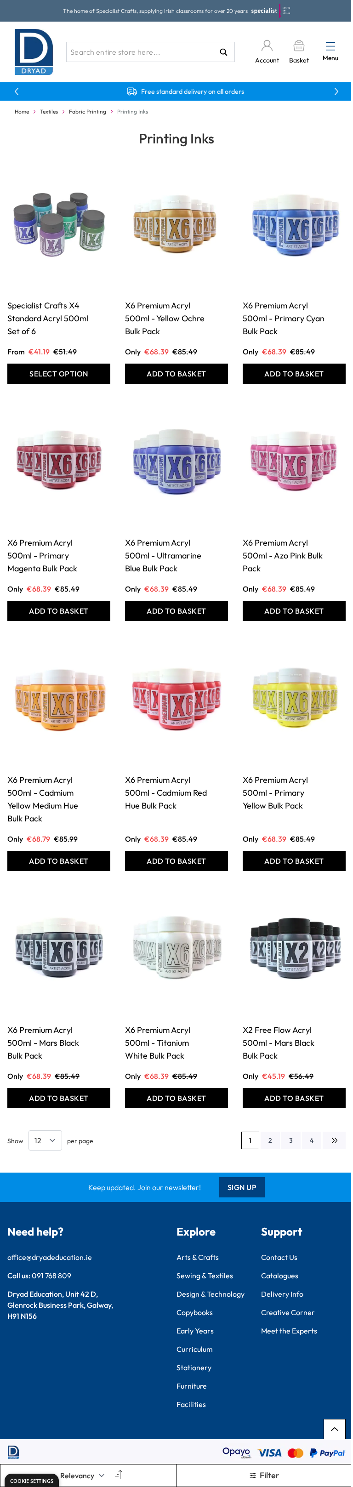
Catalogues (279, 1275)
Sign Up (242, 1187)
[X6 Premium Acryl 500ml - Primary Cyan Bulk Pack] (294, 225)
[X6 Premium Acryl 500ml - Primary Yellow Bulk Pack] (294, 700)
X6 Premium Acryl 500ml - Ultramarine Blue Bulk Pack (163, 555)
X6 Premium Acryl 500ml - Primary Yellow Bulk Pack (275, 793)
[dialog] (32, 1480)
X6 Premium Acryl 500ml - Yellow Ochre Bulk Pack (165, 318)
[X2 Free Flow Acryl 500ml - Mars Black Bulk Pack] (294, 950)
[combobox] (150, 52)
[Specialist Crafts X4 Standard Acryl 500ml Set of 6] (58, 225)
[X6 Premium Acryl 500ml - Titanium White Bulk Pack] (176, 950)
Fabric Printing (87, 111)
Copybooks (194, 1312)
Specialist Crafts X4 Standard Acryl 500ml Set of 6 (47, 318)
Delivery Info (282, 1294)
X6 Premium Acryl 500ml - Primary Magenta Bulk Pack (42, 555)
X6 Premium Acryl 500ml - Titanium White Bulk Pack (157, 1043)
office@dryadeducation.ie (49, 1257)
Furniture (191, 1385)
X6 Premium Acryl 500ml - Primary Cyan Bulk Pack (284, 318)
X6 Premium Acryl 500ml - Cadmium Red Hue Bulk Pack (166, 793)
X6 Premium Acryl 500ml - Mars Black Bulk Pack (43, 1043)
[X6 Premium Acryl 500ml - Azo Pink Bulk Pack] (294, 463)
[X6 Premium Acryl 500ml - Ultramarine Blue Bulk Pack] (176, 463)
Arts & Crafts (197, 1257)
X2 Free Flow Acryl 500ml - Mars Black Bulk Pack (278, 1043)
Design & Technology (210, 1294)
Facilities (191, 1404)
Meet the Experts (289, 1330)
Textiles (49, 111)
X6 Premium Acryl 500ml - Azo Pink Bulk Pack (283, 555)
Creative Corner (288, 1312)
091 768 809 (51, 1275)
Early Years (195, 1330)
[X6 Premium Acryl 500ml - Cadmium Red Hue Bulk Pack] (176, 700)
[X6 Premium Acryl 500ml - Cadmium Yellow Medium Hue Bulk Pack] (58, 700)
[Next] (334, 1140)
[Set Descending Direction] (116, 1475)
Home (22, 111)
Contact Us (279, 1257)
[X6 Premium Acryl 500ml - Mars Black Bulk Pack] (58, 950)
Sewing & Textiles (204, 1275)
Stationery (193, 1367)
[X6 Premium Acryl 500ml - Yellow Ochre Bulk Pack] (176, 225)
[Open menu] (330, 46)
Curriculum (194, 1349)
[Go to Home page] (34, 52)
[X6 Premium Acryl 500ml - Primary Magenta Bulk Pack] (58, 463)
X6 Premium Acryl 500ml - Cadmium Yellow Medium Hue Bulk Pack (42, 799)
